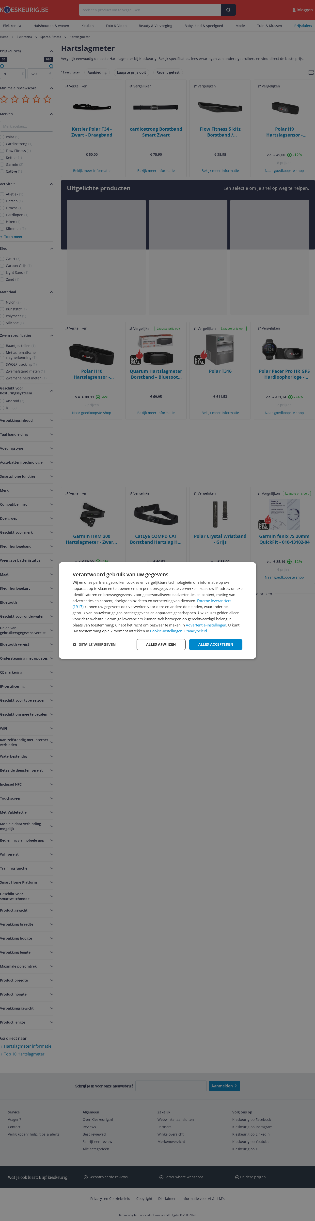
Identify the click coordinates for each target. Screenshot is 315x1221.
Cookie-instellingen (166, 630)
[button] (94, 644)
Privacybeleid (195, 630)
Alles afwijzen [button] (161, 644)
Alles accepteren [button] (215, 644)
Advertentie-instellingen (206, 625)
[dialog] (157, 610)
